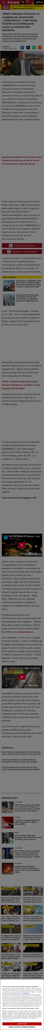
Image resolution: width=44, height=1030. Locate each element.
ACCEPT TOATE (22, 1024)
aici (3, 1002)
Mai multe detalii (25, 993)
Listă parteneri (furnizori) (7, 1019)
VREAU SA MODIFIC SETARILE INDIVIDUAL (22, 1027)
